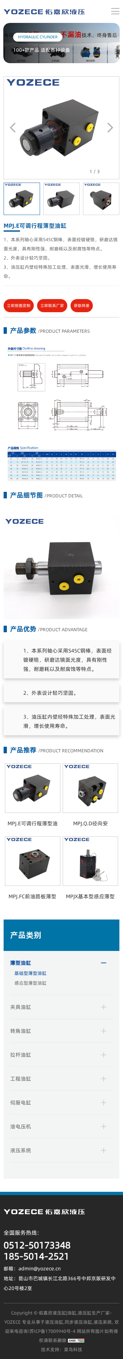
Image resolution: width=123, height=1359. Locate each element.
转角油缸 (20, 1030)
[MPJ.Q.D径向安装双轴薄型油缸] (90, 788)
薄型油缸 (20, 962)
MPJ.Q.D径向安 (90, 823)
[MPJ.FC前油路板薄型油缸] (32, 861)
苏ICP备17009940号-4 (52, 1331)
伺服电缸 (20, 1102)
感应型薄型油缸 (30, 983)
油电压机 (20, 1126)
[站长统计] (76, 1340)
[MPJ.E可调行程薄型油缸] (61, 127)
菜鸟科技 (73, 1349)
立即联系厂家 (52, 305)
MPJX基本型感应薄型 (90, 896)
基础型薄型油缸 (30, 973)
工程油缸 (20, 1078)
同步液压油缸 (78, 1322)
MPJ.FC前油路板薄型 (32, 896)
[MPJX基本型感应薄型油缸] (90, 861)
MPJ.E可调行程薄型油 (33, 823)
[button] (110, 127)
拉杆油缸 (20, 1054)
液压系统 (20, 1150)
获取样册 (82, 305)
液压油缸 (54, 1322)
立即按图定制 (19, 305)
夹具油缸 (20, 1006)
